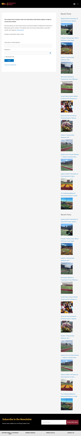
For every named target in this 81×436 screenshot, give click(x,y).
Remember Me (9, 57)
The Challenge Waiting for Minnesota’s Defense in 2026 (69, 194)
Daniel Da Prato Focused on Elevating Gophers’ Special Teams (68, 117)
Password (7, 49)
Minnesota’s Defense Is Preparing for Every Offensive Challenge (69, 78)
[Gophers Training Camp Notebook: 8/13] (67, 145)
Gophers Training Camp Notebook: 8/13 (67, 136)
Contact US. (70, 432)
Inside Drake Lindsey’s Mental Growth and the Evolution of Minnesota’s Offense (69, 97)
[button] (74, 3)
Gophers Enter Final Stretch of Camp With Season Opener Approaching (69, 20)
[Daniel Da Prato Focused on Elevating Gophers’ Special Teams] (67, 126)
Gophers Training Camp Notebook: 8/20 (67, 59)
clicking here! (20, 30)
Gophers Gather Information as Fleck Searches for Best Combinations (69, 175)
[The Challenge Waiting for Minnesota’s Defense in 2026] (67, 203)
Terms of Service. (30, 432)
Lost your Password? (10, 65)
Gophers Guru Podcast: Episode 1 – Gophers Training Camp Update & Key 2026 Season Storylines (70, 156)
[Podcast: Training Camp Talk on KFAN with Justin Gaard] (67, 48)
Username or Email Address (12, 42)
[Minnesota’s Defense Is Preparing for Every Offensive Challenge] (67, 87)
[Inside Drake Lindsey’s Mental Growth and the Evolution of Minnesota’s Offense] (67, 106)
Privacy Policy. (50, 432)
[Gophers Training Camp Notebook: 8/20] (67, 68)
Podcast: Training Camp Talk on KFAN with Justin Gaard (69, 39)
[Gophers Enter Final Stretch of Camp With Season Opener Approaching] (67, 29)
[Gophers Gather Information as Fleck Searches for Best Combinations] (67, 184)
